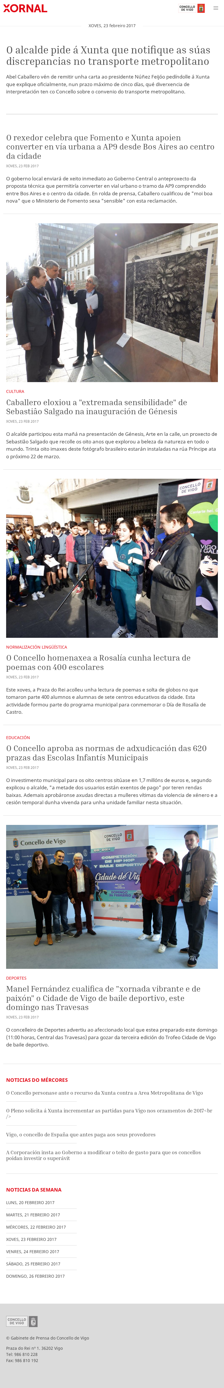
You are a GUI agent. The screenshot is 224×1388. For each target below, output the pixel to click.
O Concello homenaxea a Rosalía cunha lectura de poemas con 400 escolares (98, 662)
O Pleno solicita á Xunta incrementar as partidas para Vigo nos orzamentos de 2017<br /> (109, 1113)
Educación (18, 737)
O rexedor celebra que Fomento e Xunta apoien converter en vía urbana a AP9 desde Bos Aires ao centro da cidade (110, 147)
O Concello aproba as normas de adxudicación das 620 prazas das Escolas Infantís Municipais (106, 752)
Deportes (16, 978)
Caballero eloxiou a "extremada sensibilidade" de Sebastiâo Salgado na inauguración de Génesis (96, 406)
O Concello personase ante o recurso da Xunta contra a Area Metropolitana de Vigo (104, 1093)
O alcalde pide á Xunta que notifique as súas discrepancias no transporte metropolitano (108, 55)
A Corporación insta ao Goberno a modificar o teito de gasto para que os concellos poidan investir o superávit (103, 1155)
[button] (216, 8)
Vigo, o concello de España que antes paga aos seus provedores (81, 1134)
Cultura (15, 391)
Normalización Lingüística (36, 647)
